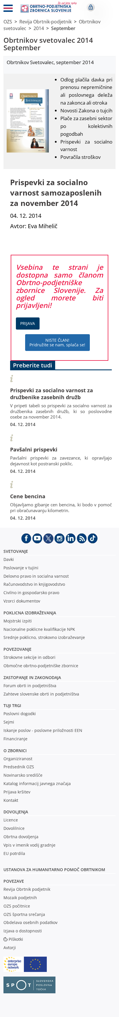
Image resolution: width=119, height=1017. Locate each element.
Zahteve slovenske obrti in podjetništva (41, 694)
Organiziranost (17, 758)
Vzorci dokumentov (21, 601)
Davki (8, 559)
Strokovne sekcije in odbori (29, 657)
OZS (7, 21)
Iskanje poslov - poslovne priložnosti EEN (42, 730)
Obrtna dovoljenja (20, 836)
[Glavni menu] (8, 9)
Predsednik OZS (18, 766)
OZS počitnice (16, 906)
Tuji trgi (12, 705)
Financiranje (15, 738)
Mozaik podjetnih (20, 897)
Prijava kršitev (16, 792)
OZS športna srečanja (24, 914)
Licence (10, 820)
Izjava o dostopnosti (22, 931)
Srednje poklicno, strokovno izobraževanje (44, 637)
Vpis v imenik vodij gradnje (29, 845)
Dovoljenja (15, 812)
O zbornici (15, 750)
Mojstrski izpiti (17, 621)
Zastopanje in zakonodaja (32, 677)
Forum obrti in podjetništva (29, 685)
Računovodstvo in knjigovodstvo (34, 584)
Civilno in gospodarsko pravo (31, 592)
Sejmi (8, 722)
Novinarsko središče (22, 775)
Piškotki (16, 939)
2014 (39, 28)
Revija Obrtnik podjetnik (26, 889)
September (63, 28)
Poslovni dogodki (19, 713)
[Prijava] (91, 7)
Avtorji (9, 947)
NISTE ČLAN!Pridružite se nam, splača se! (57, 342)
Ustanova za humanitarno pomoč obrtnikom (54, 869)
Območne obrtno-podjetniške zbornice (40, 665)
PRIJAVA (27, 323)
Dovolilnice (14, 828)
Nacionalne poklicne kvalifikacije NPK (39, 629)
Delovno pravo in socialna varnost (36, 576)
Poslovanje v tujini (20, 567)
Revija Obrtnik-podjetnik (45, 21)
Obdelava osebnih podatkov (30, 922)
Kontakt (10, 800)
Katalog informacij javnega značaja (37, 783)
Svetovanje (15, 551)
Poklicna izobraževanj (28, 613)
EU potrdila (14, 853)
